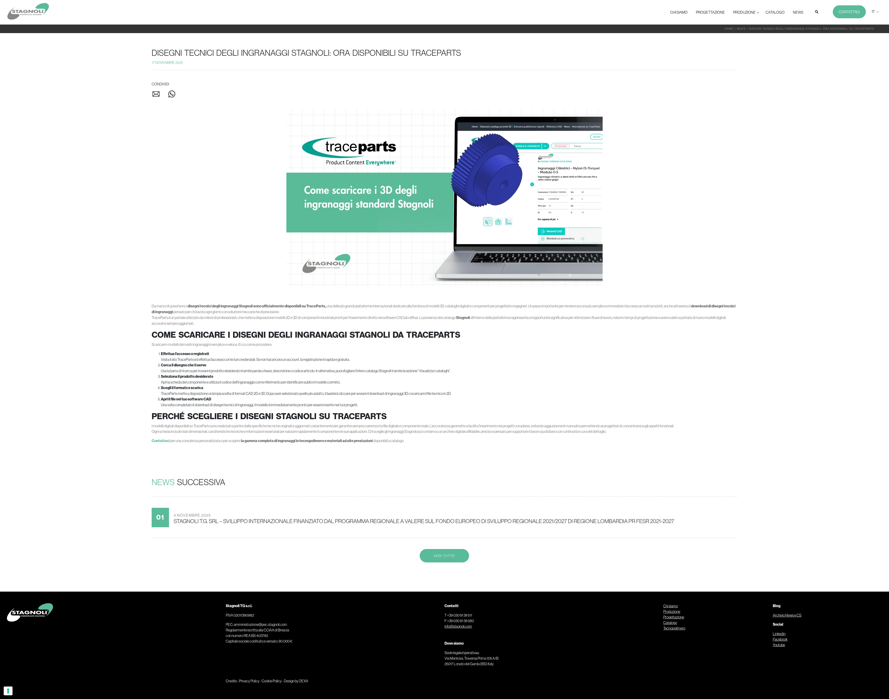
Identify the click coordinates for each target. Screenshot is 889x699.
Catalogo (775, 12)
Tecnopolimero (674, 628)
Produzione (744, 12)
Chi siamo (679, 12)
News (798, 12)
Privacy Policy (249, 681)
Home (729, 28)
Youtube (779, 645)
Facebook (780, 639)
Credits (231, 681)
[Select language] (875, 11)
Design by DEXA (296, 681)
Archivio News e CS (787, 615)
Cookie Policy (272, 681)
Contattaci (849, 12)
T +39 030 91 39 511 (458, 615)
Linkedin (779, 634)
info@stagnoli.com (458, 626)
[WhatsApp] (171, 95)
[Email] (159, 95)
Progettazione (710, 12)
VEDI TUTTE (444, 556)
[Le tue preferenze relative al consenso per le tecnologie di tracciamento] (8, 691)
